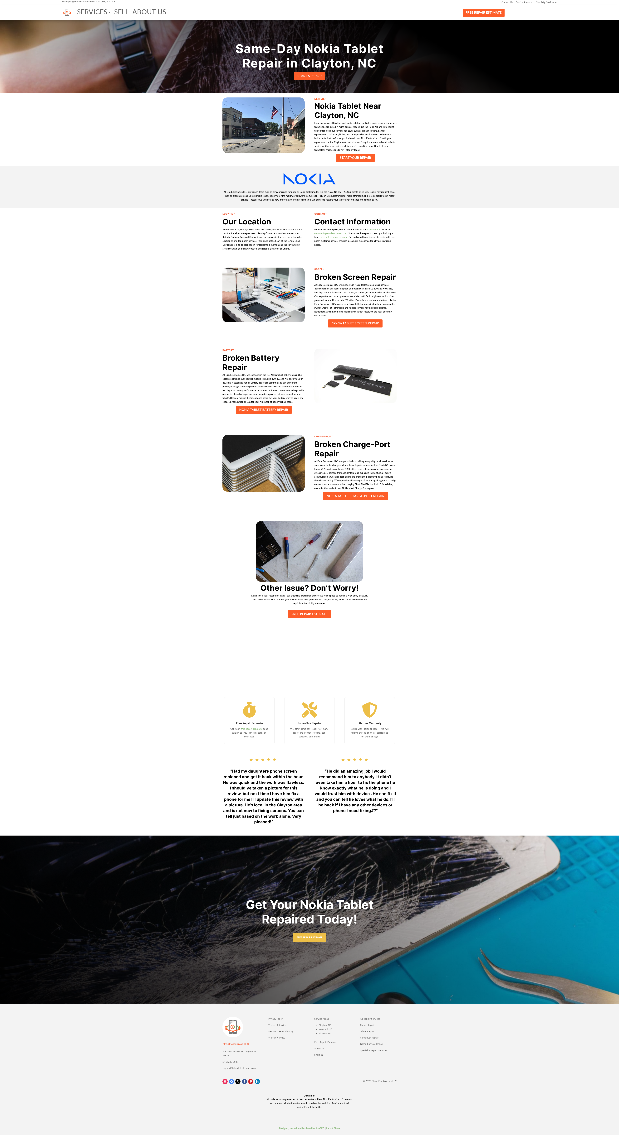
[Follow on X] (238, 1081)
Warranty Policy (276, 1037)
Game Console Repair (371, 1043)
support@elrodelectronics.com (79, 2)
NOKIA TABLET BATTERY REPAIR (263, 409)
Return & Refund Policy (280, 1031)
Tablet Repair (367, 1031)
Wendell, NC (325, 1029)
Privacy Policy (275, 1018)
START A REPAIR (309, 76)
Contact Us (507, 2)
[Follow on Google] (231, 1081)
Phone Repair (367, 1025)
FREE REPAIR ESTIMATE (484, 12)
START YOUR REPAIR (355, 157)
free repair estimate (251, 729)
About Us (149, 12)
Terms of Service (277, 1025)
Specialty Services (545, 2)
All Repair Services (370, 1018)
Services (92, 12)
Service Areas (523, 2)
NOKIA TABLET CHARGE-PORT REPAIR (355, 496)
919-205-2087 (374, 230)
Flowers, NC (325, 1033)
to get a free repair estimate (333, 237)
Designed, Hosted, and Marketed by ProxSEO (301, 1128)
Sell (121, 12)
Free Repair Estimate (325, 1042)
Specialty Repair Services (373, 1050)
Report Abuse (333, 1128)
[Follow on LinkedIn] (257, 1081)
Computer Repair (369, 1037)
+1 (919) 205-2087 (107, 2)
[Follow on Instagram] (225, 1081)
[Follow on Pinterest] (250, 1081)
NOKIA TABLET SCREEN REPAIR (355, 323)
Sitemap (318, 1054)
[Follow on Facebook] (244, 1081)
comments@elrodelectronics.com (330, 233)
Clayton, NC (325, 1025)
